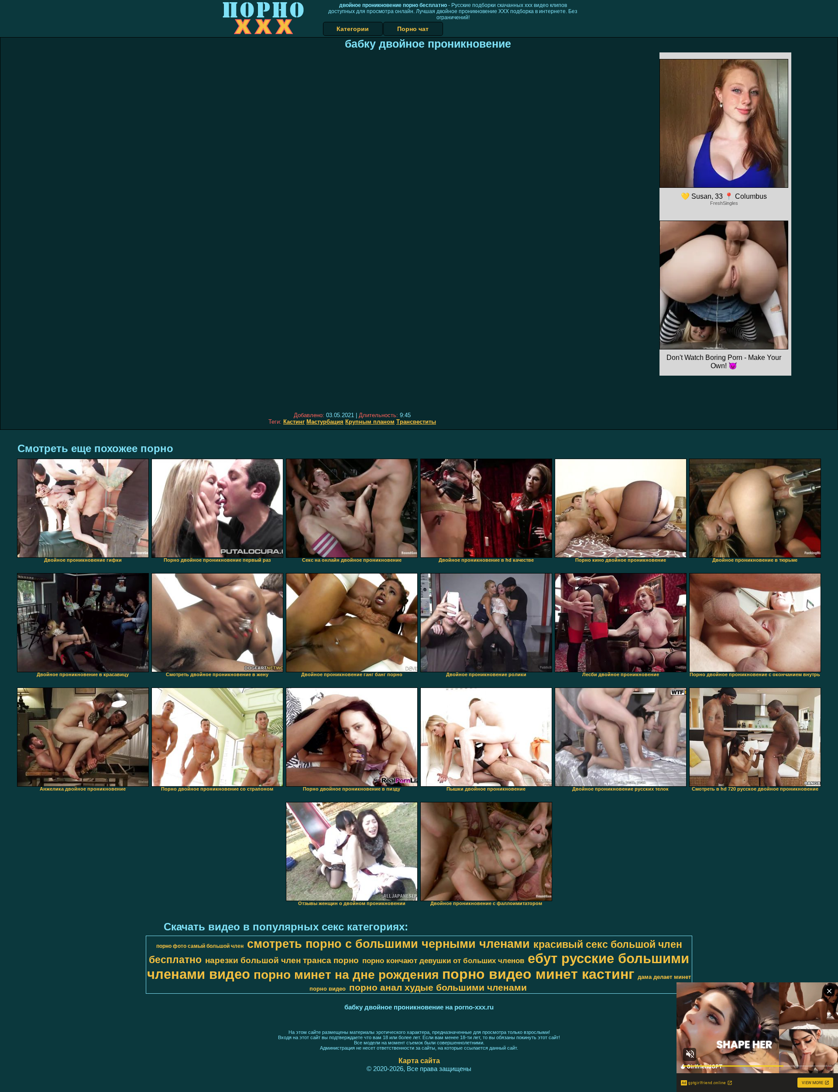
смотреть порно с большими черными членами (388, 943)
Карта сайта (419, 1060)
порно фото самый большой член (200, 946)
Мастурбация (324, 421)
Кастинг (294, 421)
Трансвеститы (416, 421)
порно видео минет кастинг (538, 974)
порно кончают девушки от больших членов (443, 960)
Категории (353, 28)
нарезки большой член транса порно (282, 960)
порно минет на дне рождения (346, 974)
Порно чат (413, 28)
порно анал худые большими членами (438, 987)
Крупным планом (370, 421)
